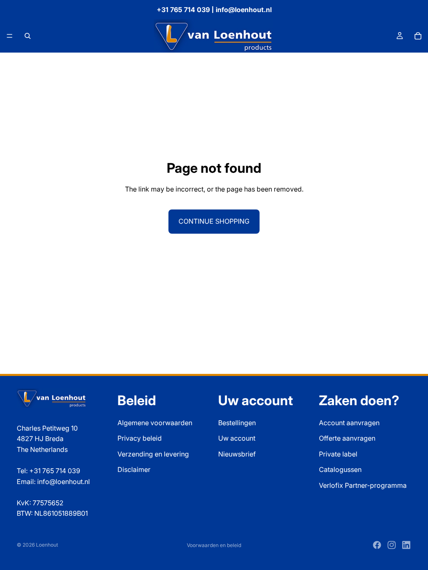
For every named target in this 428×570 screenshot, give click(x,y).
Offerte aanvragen (347, 438)
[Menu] (9, 35)
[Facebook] (377, 545)
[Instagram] (392, 545)
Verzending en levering (153, 454)
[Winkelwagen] (418, 36)
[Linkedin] (406, 545)
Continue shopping (214, 221)
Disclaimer (133, 469)
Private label (338, 454)
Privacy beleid (139, 438)
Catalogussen (340, 469)
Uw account (236, 438)
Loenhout (47, 545)
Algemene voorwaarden (154, 423)
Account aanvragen (349, 423)
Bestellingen (237, 423)
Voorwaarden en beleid (214, 545)
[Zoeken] (27, 36)
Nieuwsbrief (237, 454)
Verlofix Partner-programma (363, 485)
